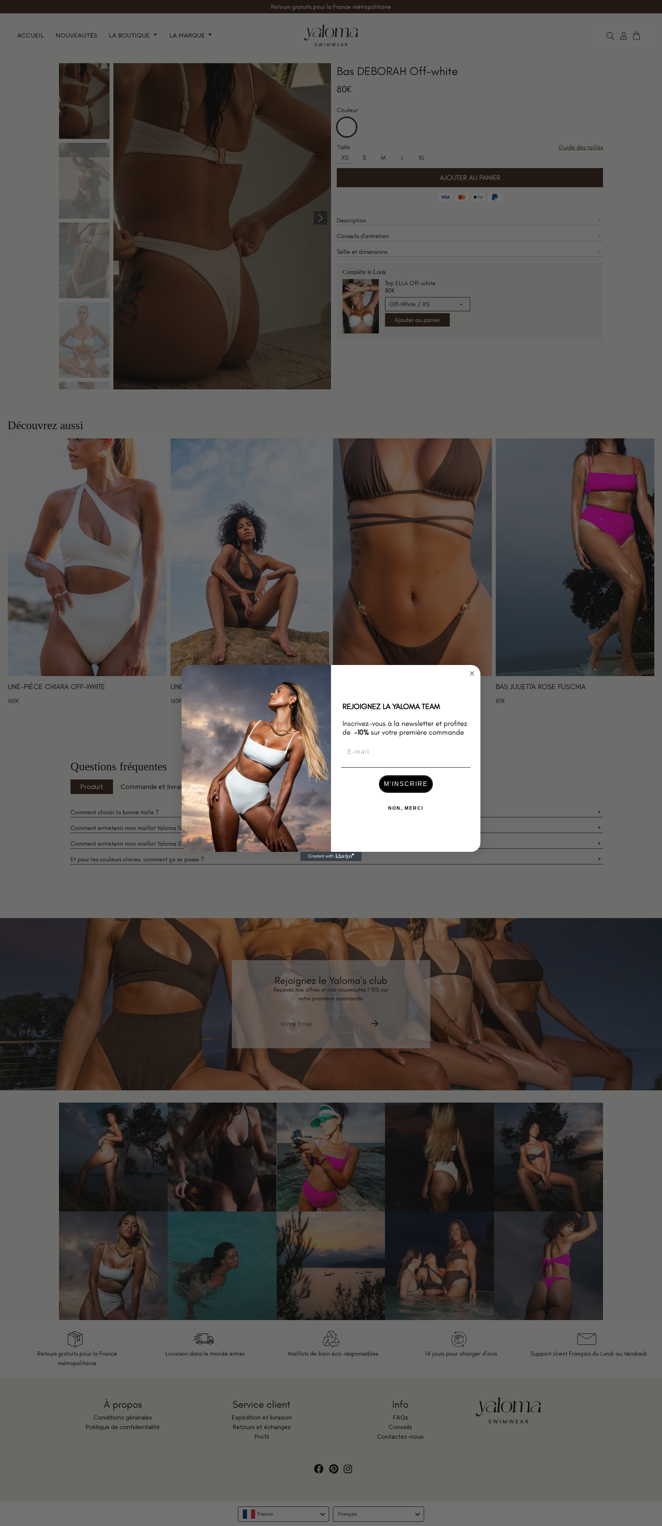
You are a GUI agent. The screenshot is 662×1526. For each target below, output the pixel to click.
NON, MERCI (405, 808)
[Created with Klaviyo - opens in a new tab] (331, 856)
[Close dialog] (472, 673)
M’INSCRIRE (406, 784)
